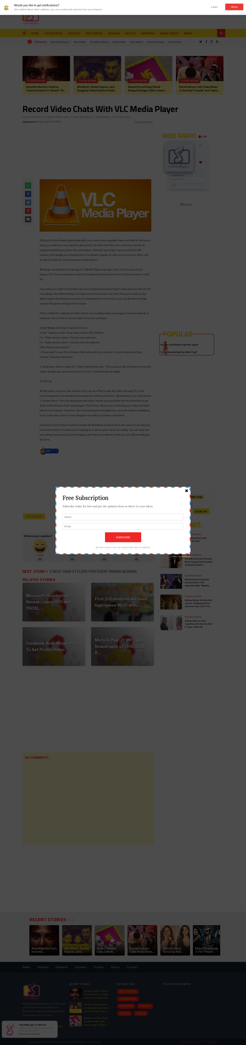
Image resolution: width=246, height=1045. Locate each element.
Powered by (236, 13)
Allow (234, 6)
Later (214, 6)
